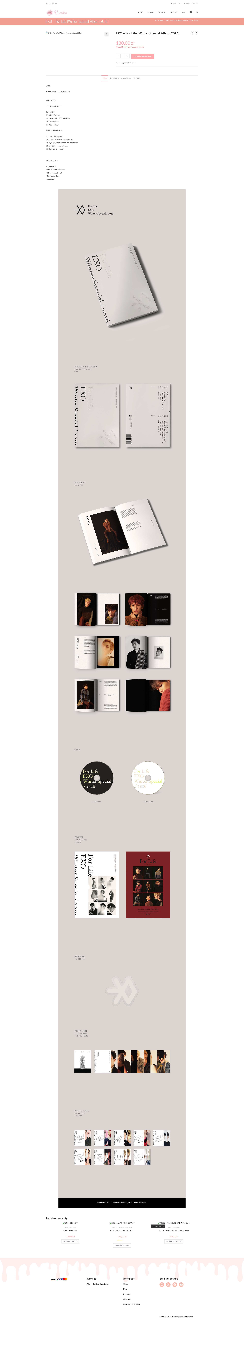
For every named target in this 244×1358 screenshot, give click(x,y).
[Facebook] (174, 1284)
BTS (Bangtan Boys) (122, 1227)
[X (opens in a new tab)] (47, 3)
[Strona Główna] (156, 20)
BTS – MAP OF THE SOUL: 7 (122, 1230)
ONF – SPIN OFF (70, 1230)
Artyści (67, 1227)
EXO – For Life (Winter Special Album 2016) (182, 20)
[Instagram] (161, 1284)
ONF (71, 1227)
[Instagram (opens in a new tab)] (52, 3)
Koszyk (187, 3)
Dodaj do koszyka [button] (70, 1241)
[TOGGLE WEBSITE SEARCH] (197, 12)
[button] (106, 34)
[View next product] (196, 33)
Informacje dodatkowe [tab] (120, 78)
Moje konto (175, 3)
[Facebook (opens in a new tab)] (49, 3)
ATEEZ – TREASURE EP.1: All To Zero (173, 1230)
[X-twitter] (168, 1284)
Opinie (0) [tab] (137, 78)
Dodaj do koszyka (142, 56)
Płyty (74, 1227)
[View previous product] (192, 33)
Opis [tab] (104, 78)
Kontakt (195, 3)
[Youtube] (181, 1284)
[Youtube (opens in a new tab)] (56, 3)
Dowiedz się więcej (173, 1241)
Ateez (174, 1227)
